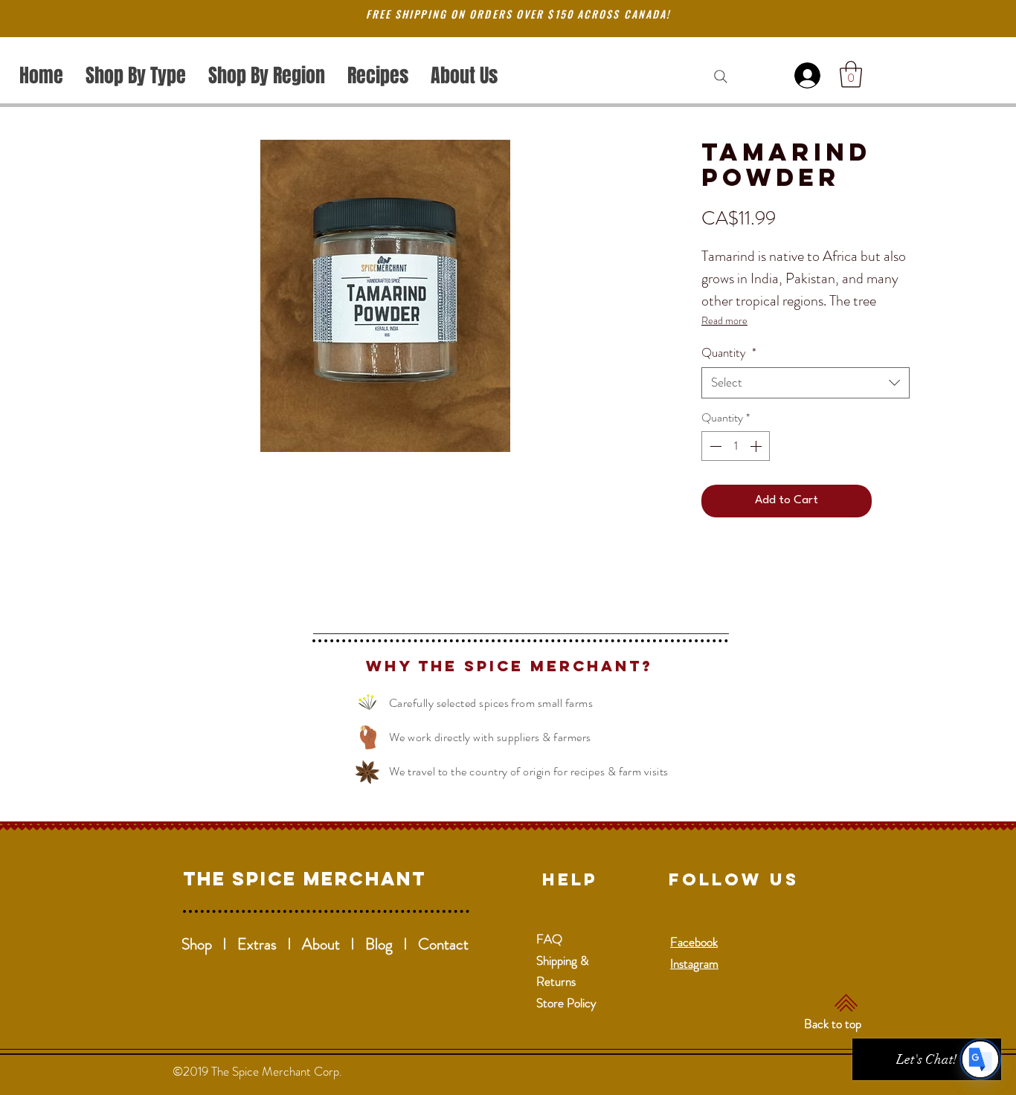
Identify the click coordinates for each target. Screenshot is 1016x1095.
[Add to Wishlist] (894, 501)
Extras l (269, 944)
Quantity (728, 352)
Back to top (832, 1024)
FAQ (549, 939)
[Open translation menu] (980, 1059)
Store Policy (566, 1003)
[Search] (720, 76)
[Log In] (810, 75)
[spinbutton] (735, 446)
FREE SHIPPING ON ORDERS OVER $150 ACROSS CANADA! (518, 14)
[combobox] (805, 382)
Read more (724, 320)
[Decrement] (714, 446)
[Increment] (757, 446)
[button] (851, 74)
